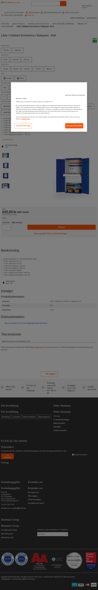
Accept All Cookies (74, 126)
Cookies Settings (23, 126)
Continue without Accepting (75, 95)
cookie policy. (25, 119)
